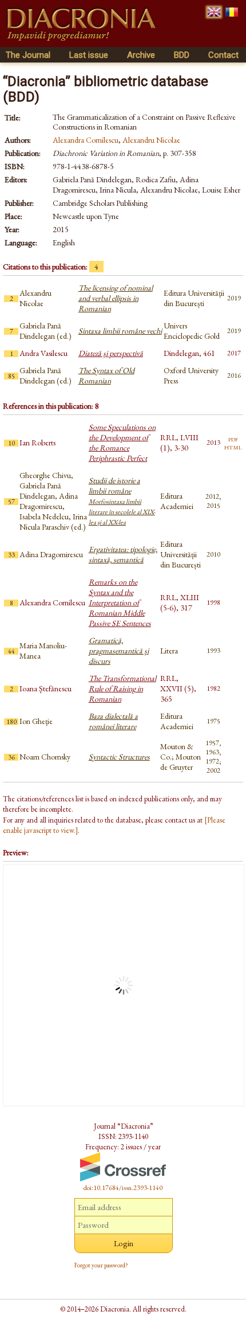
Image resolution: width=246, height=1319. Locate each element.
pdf (233, 438)
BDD (181, 55)
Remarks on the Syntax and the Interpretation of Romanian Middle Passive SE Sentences (120, 602)
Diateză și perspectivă (110, 353)
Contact (223, 55)
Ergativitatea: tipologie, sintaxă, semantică (123, 554)
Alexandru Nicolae (151, 140)
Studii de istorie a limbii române (122, 501)
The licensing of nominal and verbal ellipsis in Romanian (115, 298)
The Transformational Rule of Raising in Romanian (122, 688)
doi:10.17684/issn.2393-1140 (123, 1187)
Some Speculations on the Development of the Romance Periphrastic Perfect (122, 442)
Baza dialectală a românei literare (113, 721)
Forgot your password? (101, 1265)
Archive (141, 55)
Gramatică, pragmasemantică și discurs (119, 650)
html (233, 446)
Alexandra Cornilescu (85, 140)
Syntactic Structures (119, 757)
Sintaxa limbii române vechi (120, 331)
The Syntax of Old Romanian (106, 375)
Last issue (88, 55)
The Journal (28, 55)
